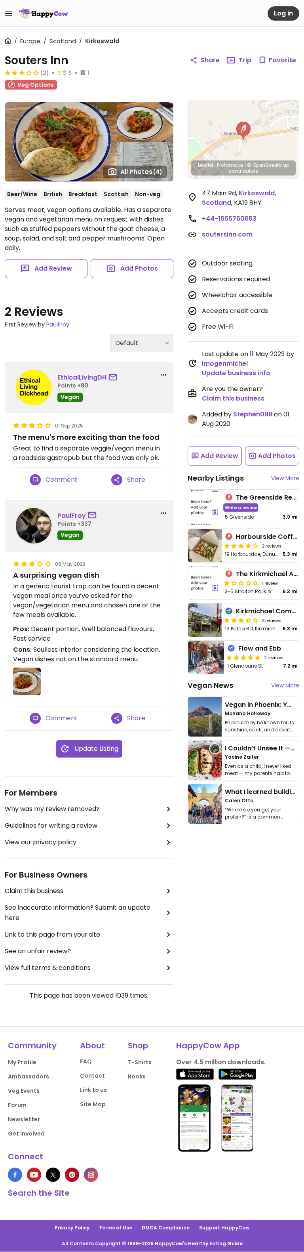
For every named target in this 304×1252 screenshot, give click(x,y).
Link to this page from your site (52, 934)
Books (137, 1076)
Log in (283, 13)
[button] (243, 131)
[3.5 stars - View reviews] (241, 620)
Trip (245, 60)
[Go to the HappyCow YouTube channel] (34, 1175)
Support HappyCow (224, 1227)
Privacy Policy (72, 1227)
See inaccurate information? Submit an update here (77, 912)
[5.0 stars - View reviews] (243, 657)
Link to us (93, 1090)
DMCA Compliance (166, 1227)
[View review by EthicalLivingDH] (34, 387)
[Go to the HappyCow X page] (53, 1175)
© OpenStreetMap (268, 165)
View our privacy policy (40, 842)
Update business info (236, 373)
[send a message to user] (114, 377)
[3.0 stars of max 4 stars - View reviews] (22, 72)
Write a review (241, 507)
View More (285, 478)
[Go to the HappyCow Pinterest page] (72, 1175)
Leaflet (205, 165)
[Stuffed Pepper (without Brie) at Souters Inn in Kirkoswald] (145, 122)
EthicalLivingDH (81, 377)
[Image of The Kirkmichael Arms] (205, 582)
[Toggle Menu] (8, 13)
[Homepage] (43, 13)
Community (32, 1045)
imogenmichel (225, 363)
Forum (17, 1105)
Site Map (93, 1104)
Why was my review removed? (52, 808)
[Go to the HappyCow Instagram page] (91, 1175)
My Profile (22, 1062)
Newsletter (24, 1119)
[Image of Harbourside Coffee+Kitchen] (205, 545)
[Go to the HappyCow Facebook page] (15, 1175)
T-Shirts (140, 1062)
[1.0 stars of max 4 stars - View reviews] (241, 582)
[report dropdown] (163, 375)
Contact (92, 1076)
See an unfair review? (38, 951)
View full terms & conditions (48, 967)
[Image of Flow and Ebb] (206, 657)
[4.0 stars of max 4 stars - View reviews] (241, 545)
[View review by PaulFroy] (34, 526)
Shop (138, 1045)
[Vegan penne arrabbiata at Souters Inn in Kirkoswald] (61, 141)
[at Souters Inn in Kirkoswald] (145, 162)
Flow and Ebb (259, 648)
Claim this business (34, 890)
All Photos (141, 171)
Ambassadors (28, 1076)
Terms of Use (115, 1227)
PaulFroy (57, 324)
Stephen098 (252, 414)
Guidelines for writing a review (51, 825)
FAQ (86, 1061)
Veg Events (24, 1091)
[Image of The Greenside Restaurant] (205, 507)
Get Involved (26, 1133)
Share (210, 60)
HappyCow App (208, 1045)
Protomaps (230, 165)
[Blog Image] (205, 717)
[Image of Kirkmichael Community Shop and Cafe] (205, 620)
